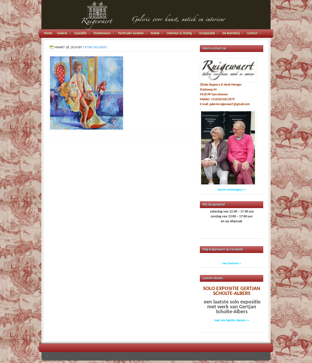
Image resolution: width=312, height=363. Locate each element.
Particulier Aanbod (129, 34)
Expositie (79, 34)
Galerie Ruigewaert (156, 14)
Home (48, 33)
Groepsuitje (206, 34)
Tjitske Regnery (95, 47)
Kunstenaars (101, 34)
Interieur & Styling (178, 34)
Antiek (153, 34)
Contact (251, 34)
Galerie (61, 34)
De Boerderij (230, 34)
